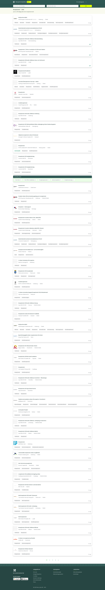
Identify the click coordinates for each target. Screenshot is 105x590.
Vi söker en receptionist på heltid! (26, 538)
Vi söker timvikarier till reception (26, 260)
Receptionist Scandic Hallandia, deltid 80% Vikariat (31, 228)
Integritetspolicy (37, 574)
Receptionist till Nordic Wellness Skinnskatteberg (30, 39)
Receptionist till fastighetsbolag (26, 156)
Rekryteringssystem (58, 574)
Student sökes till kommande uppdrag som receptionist (32, 196)
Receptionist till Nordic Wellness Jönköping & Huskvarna (32, 420)
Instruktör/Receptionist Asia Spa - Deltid (28, 81)
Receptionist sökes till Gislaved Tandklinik (28, 313)
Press (34, 582)
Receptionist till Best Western (25, 549)
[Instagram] (14, 588)
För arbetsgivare (80, 2)
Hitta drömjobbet (77, 572)
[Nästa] (58, 560)
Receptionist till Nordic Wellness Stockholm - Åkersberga (32, 378)
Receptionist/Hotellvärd (24, 71)
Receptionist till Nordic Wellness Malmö (28, 431)
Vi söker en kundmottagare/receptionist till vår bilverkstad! (33, 292)
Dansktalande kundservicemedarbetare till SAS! (30, 28)
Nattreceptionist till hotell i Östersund (27, 495)
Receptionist (21, 92)
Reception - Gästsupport (24, 207)
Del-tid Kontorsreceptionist (25, 463)
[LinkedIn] (17, 588)
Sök (86, 6)
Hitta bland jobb (37, 580)
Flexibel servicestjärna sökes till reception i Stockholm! (31, 399)
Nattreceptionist (22, 517)
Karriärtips (75, 574)
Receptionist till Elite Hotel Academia (27, 356)
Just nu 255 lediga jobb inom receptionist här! (23, 11)
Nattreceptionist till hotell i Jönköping (27, 506)
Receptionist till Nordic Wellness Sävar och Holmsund (31, 60)
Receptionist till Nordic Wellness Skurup (28, 303)
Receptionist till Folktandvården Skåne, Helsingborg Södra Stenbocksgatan (37, 124)
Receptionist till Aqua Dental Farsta (27, 388)
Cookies (35, 576)
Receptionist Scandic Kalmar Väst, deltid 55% (29, 217)
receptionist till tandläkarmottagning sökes (29, 474)
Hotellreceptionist (22, 103)
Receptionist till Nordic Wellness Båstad (28, 527)
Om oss (35, 572)
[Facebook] (19, 588)
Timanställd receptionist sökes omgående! (29, 452)
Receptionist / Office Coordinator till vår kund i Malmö (31, 49)
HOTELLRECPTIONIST (23, 410)
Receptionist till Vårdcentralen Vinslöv (27, 346)
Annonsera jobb (57, 572)
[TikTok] (21, 588)
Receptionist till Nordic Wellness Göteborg (28, 113)
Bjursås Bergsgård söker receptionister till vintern (30, 335)
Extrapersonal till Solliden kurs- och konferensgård (30, 249)
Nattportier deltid (22, 17)
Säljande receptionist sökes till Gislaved (28, 135)
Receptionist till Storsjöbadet (25, 271)
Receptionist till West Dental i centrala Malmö (29, 484)
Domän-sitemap (37, 578)
